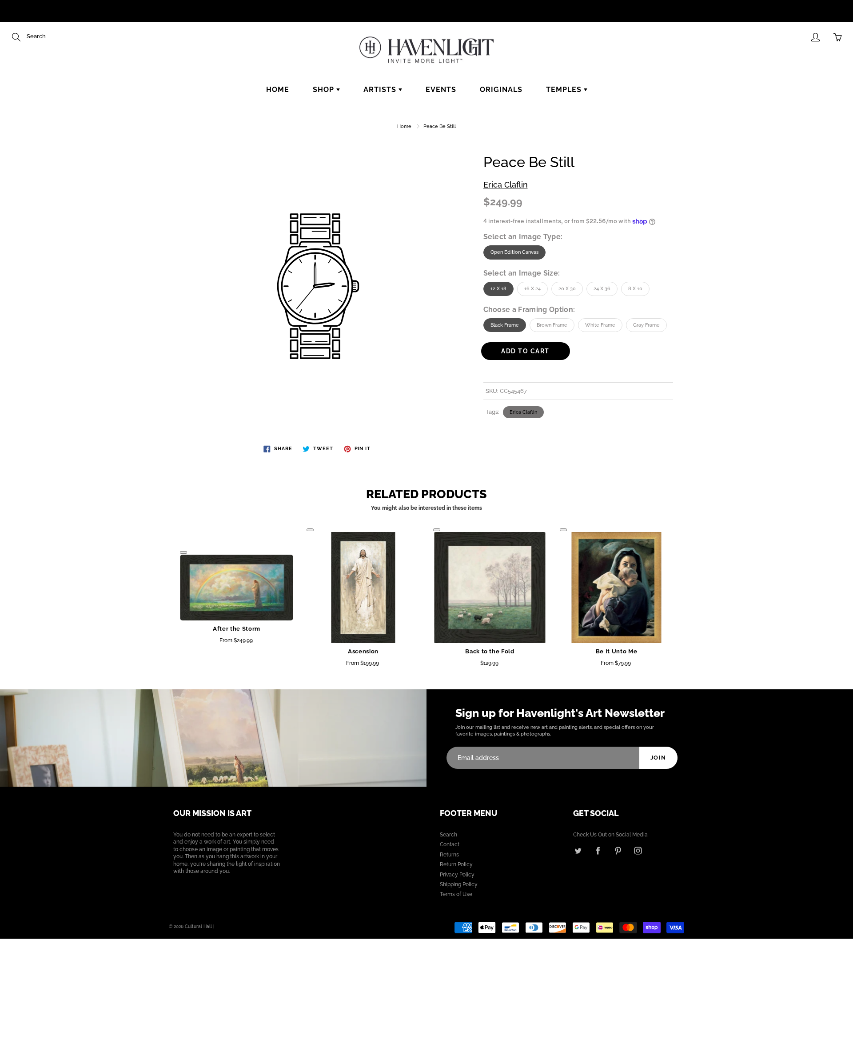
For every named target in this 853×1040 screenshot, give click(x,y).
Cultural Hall (198, 926)
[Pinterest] (618, 850)
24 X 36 (602, 289)
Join (658, 757)
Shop (324, 89)
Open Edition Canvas (514, 252)
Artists (381, 89)
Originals (501, 89)
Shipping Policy (459, 884)
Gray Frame (646, 325)
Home (277, 89)
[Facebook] (598, 850)
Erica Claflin (505, 184)
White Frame (600, 325)
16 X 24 (532, 289)
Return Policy (456, 864)
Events (441, 89)
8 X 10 (635, 289)
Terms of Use (456, 894)
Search (448, 835)
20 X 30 (567, 289)
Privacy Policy (457, 875)
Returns (449, 855)
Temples (565, 89)
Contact (449, 844)
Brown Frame (552, 325)
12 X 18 (498, 289)
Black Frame (504, 325)
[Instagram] (638, 850)
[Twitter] (578, 850)
